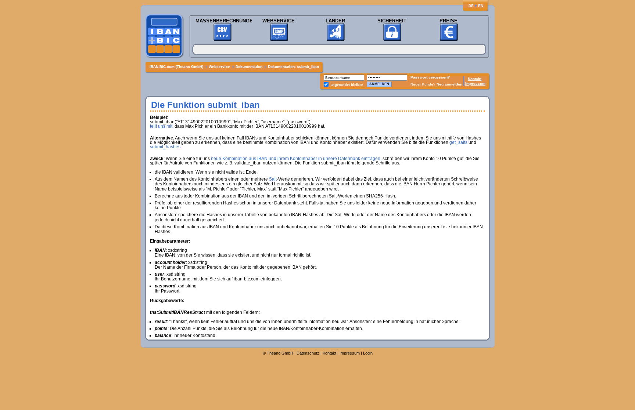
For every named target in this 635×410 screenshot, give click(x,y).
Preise (449, 20)
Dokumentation (249, 67)
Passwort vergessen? (430, 77)
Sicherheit (391, 20)
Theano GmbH (280, 353)
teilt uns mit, (161, 126)
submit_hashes (165, 146)
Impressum (475, 83)
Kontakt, (475, 79)
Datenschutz (308, 353)
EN (480, 6)
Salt (273, 179)
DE (471, 6)
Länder (335, 20)
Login (368, 353)
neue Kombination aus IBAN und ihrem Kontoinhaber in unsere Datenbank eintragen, (296, 158)
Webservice (278, 20)
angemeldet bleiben (347, 85)
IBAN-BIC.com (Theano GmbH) (177, 67)
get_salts (458, 142)
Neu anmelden (449, 84)
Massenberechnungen (222, 20)
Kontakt (329, 353)
